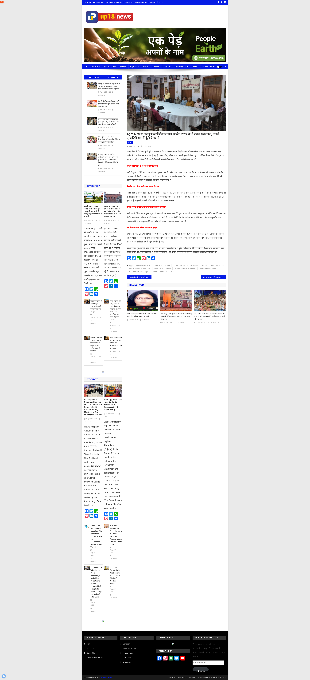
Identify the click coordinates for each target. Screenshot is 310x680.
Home (89, 644)
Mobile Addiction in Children (185, 269)
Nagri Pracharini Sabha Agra (138, 272)
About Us (90, 648)
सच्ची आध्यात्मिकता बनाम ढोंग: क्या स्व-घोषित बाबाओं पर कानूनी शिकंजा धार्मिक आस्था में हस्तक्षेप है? (96, 344)
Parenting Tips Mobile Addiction (163, 272)
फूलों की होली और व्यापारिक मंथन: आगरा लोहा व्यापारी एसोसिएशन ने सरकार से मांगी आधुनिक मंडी (140, 277)
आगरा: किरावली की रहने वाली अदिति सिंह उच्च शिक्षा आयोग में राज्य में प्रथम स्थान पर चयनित (142, 315)
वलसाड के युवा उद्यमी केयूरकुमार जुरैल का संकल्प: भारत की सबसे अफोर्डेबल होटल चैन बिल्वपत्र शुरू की (214, 277)
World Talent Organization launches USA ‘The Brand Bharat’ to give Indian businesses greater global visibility (96, 536)
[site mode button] (219, 67)
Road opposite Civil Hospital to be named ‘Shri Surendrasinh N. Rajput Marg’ (113, 404)
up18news (147, 146)
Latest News (93, 77)
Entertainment (180, 67)
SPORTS (168, 67)
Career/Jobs (207, 67)
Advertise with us (141, 2)
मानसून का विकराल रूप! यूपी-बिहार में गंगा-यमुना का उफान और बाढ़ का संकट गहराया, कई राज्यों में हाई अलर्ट (109, 86)
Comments (113, 77)
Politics (145, 67)
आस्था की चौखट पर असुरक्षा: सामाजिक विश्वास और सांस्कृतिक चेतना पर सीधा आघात (116, 342)
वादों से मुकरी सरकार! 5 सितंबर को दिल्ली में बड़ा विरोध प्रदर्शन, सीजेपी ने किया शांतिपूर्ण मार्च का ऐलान (109, 139)
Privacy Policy (128, 653)
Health (194, 67)
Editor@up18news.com (114, 2)
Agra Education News (143, 265)
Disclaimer (127, 657)
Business (155, 67)
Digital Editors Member (95, 657)
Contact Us (128, 2)
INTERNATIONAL (110, 67)
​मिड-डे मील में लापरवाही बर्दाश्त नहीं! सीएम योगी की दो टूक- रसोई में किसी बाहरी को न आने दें (108, 103)
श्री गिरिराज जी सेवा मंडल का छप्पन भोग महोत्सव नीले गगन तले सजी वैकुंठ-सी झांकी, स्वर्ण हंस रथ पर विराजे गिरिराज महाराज (209, 316)
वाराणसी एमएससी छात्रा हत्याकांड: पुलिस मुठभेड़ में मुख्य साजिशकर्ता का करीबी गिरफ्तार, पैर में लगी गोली (108, 121)
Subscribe (200, 670)
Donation (153, 2)
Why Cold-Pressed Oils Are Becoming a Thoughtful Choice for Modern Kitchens (115, 576)
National (123, 67)
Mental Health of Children (162, 269)
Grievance (127, 662)
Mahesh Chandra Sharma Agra (139, 269)
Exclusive (94, 67)
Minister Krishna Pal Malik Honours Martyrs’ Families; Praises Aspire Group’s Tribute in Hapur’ (116, 535)
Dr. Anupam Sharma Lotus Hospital (186, 265)
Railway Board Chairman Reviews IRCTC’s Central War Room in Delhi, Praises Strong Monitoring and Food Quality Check (93, 407)
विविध (129, 142)
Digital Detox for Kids (162, 265)
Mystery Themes (106, 677)
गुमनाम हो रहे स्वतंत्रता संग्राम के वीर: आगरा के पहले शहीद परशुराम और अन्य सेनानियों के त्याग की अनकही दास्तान (112, 211)
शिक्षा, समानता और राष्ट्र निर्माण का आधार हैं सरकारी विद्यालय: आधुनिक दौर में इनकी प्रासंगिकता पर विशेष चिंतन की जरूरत (115, 310)
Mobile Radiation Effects (207, 269)
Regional (133, 67)
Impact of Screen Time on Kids (213, 265)
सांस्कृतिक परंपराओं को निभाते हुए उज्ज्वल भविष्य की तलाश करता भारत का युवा (96, 306)
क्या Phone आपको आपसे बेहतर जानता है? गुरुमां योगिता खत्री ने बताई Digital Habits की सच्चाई (93, 211)
